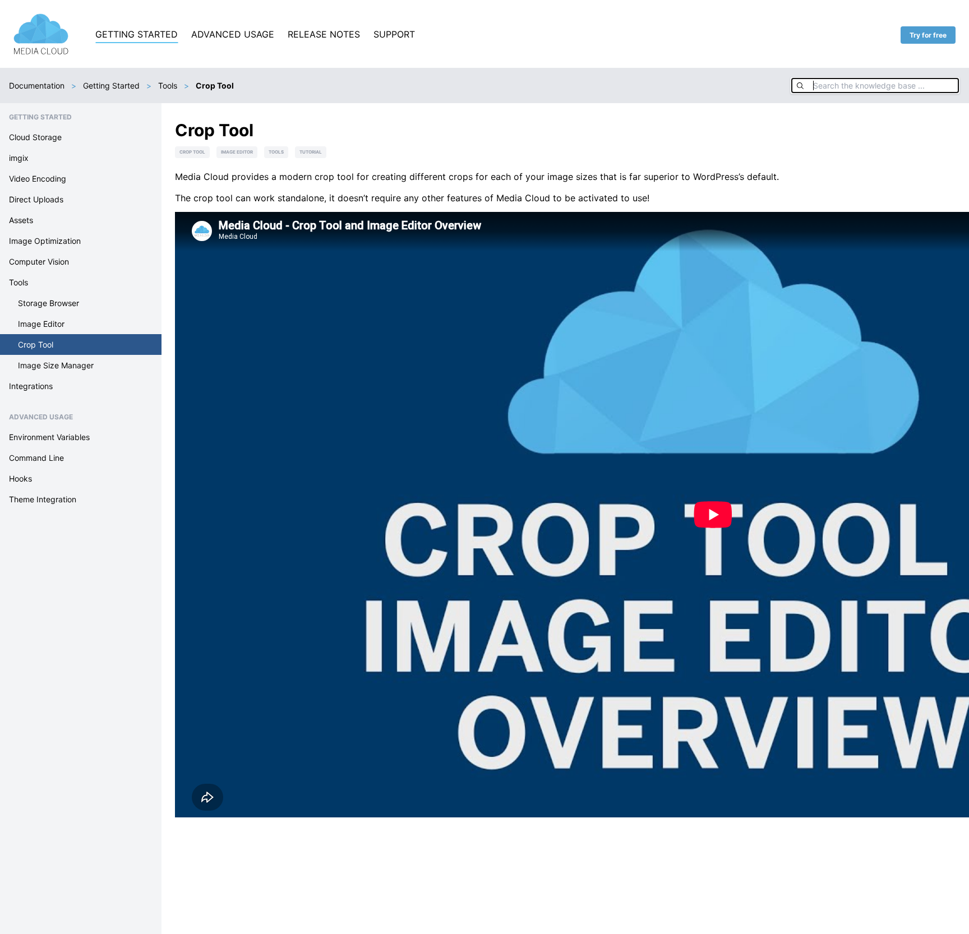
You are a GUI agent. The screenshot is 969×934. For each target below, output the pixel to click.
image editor (237, 152)
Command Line (36, 458)
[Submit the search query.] (800, 85)
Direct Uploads (36, 199)
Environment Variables (49, 437)
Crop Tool (35, 344)
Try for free (928, 35)
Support (394, 34)
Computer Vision (39, 261)
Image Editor (41, 324)
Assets (21, 220)
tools (276, 152)
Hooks (20, 478)
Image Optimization (45, 241)
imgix (19, 158)
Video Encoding (37, 178)
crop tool (192, 152)
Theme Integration (42, 499)
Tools (167, 85)
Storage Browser (48, 303)
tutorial (310, 152)
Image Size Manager (56, 365)
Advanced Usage (232, 34)
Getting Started (136, 34)
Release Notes (324, 34)
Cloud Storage (35, 137)
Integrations (31, 386)
